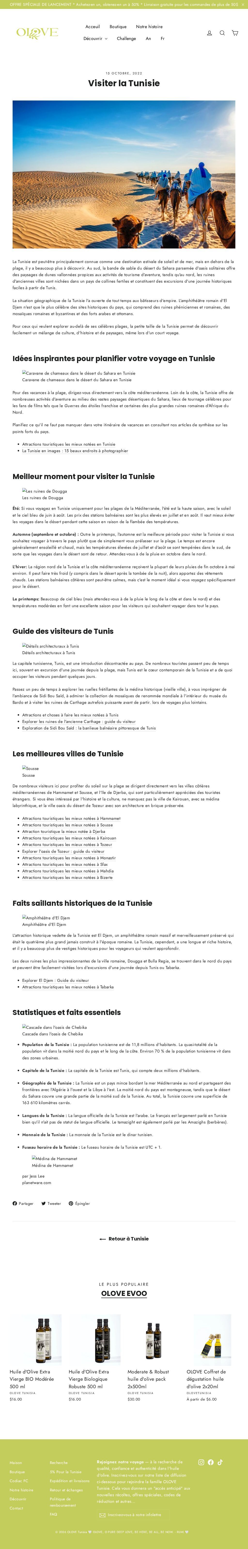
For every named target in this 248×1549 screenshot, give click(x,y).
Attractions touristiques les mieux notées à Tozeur (67, 844)
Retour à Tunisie (128, 1238)
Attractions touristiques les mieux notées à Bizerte (67, 877)
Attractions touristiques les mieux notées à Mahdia (68, 871)
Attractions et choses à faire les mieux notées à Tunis (70, 715)
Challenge (126, 38)
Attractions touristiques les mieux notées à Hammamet (71, 818)
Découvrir (94, 38)
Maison (16, 1462)
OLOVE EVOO (124, 1293)
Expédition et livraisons (70, 1481)
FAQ (53, 1514)
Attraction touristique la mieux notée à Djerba (63, 831)
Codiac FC (19, 1481)
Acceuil (92, 26)
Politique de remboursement (63, 1502)
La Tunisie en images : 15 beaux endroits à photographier (75, 451)
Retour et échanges (66, 1490)
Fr (163, 38)
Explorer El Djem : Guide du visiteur (55, 980)
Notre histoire (149, 26)
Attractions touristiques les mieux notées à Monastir (69, 858)
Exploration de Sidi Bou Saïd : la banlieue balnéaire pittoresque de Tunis (89, 728)
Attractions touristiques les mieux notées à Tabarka (68, 987)
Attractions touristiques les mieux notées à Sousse (67, 825)
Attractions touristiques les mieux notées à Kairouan (69, 838)
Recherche (59, 1462)
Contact (16, 1508)
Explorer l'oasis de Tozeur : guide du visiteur (63, 851)
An (148, 38)
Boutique (118, 26)
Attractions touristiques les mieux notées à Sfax (65, 864)
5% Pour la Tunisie (66, 1472)
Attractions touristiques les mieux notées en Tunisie (68, 444)
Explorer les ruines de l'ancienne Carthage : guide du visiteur (79, 721)
